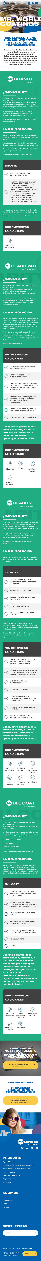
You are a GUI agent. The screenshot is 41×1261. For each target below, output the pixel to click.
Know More (15, 1255)
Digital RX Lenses (9, 1162)
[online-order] (32, 3)
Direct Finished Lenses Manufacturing (16, 1168)
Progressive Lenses (9, 1179)
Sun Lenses (7, 1182)
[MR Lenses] (9, 3)
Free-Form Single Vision (11, 1175)
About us (6, 1197)
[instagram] (32, 1148)
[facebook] (22, 1148)
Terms (5, 1203)
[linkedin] (37, 1148)
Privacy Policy (7, 1200)
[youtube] (27, 1148)
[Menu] (36, 3)
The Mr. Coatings (9, 1172)
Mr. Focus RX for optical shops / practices (17, 1165)
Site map (6, 1207)
